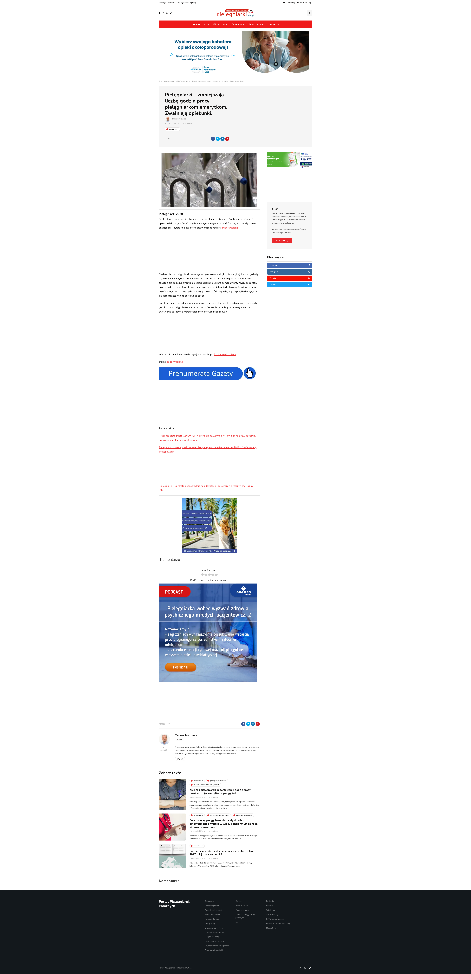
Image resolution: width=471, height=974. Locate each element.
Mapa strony (271, 928)
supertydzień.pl (230, 227)
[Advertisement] (209, 251)
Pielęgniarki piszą (212, 937)
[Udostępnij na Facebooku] (213, 139)
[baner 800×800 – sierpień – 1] (208, 632)
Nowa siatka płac (212, 919)
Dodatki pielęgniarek (213, 910)
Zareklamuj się (305, 3)
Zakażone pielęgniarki (214, 950)
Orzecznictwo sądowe (214, 928)
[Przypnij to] (227, 139)
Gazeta (221, 24)
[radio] (202, 575)
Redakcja (162, 2)
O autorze (180, 739)
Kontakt (171, 2)
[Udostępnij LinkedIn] (222, 139)
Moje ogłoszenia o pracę (186, 2)
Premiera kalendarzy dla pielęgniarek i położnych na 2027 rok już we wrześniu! (222, 852)
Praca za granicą (242, 910)
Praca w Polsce (242, 905)
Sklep (276, 24)
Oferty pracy (210, 923)
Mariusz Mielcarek (179, 119)
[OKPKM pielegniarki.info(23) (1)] (289, 159)
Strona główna (164, 81)
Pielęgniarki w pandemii (214, 941)
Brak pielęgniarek (212, 905)
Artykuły (201, 24)
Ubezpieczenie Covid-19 (215, 932)
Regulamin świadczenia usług (278, 923)
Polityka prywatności (275, 919)
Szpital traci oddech (225, 354)
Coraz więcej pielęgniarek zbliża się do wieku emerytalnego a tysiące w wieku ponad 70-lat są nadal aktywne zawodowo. (224, 824)
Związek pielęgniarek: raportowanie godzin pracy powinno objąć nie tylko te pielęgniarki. (220, 791)
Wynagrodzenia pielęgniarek (217, 946)
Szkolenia (257, 24)
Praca (238, 24)
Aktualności (174, 81)
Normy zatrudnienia (213, 914)
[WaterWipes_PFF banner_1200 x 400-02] (235, 55)
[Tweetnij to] (218, 139)
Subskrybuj (290, 3)
